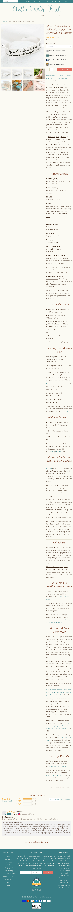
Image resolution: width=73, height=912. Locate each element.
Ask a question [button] (65, 799)
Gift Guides (44, 16)
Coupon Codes (8, 879)
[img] (11, 812)
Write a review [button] (54, 799)
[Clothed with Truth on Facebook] (33, 890)
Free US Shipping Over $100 (35, 1)
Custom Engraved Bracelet (54, 775)
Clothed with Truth (32, 897)
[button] (50, 37)
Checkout (66, 1)
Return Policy (8, 871)
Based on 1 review (7, 801)
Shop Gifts (33, 16)
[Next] (42, 45)
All (6, 21)
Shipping (52, 452)
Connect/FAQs (57, 16)
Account (50, 1)
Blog (8, 882)
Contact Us (8, 859)
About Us (9, 862)
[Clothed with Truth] (37, 8)
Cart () (58, 1)
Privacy (8, 885)
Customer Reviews (9, 874)
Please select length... (51, 43)
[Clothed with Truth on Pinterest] (35, 890)
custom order (67, 411)
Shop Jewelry (21, 16)
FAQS (8, 865)
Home (11, 16)
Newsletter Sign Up (9, 876)
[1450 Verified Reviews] (36, 888)
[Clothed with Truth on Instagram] (38, 890)
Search (8, 856)
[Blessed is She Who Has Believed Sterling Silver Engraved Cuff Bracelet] (23, 45)
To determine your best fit (54, 384)
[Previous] (3, 45)
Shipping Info (8, 868)
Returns (58, 452)
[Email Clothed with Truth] (40, 890)
